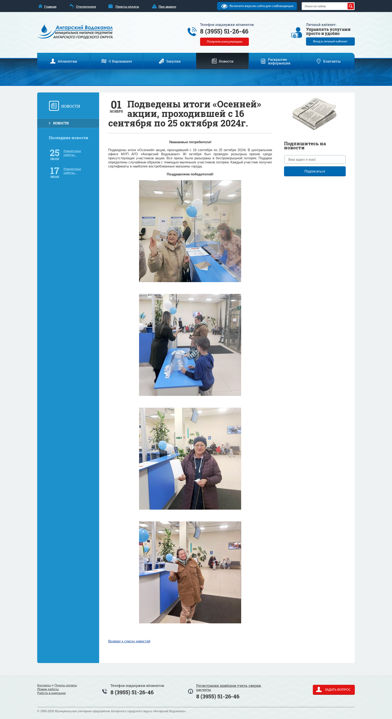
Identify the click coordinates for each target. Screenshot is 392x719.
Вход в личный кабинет (330, 41)
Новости (61, 123)
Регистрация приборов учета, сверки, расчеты (228, 687)
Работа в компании (51, 693)
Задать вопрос (337, 689)
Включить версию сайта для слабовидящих (261, 6)
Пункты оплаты (65, 685)
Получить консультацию (224, 41)
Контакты (44, 685)
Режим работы (48, 689)
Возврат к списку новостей (129, 641)
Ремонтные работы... (72, 153)
